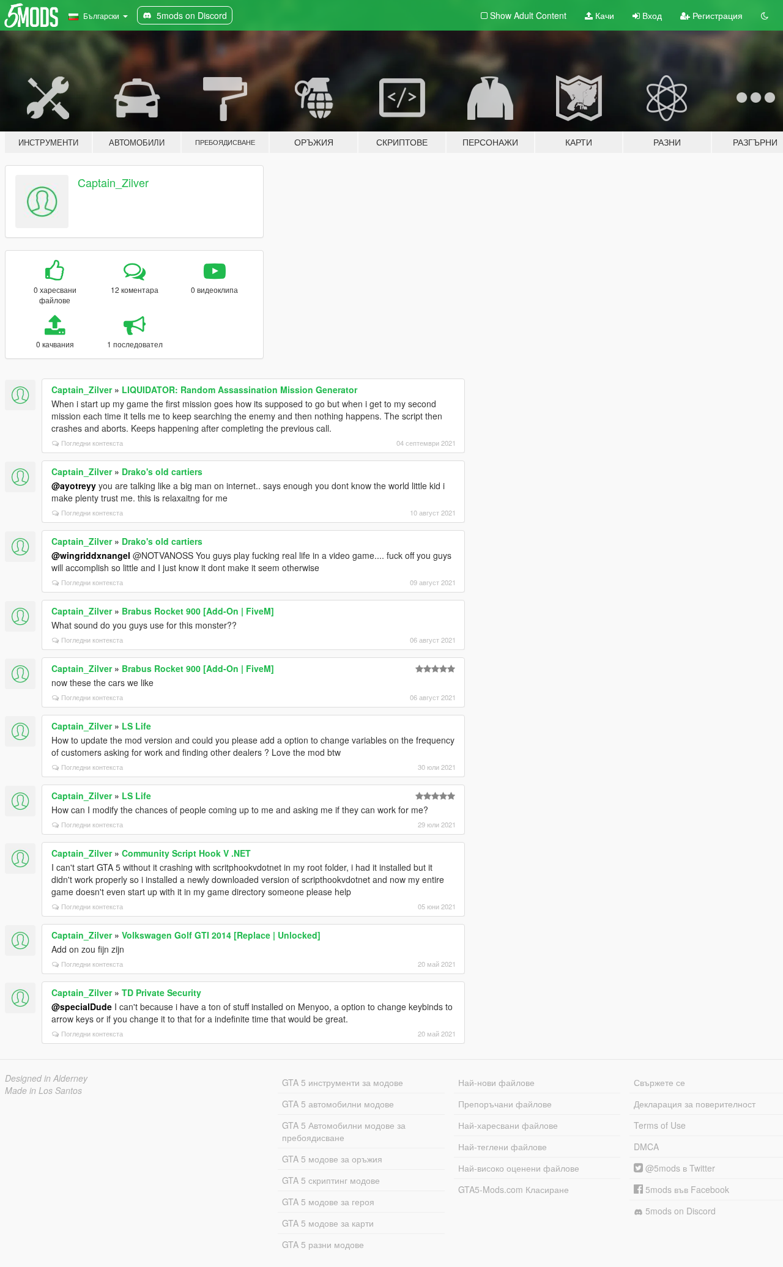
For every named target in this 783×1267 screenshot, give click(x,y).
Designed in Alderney (46, 1078)
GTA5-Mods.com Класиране (513, 1189)
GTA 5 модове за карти (328, 1223)
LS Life (136, 726)
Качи (603, 15)
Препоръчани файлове (505, 1104)
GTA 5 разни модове (323, 1244)
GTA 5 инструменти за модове (342, 1082)
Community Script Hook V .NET (186, 853)
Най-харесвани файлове (508, 1125)
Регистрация (716, 15)
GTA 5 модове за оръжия (332, 1159)
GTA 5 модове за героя (328, 1201)
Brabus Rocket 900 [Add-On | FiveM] (198, 611)
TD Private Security (161, 992)
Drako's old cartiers (162, 471)
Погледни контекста (92, 443)
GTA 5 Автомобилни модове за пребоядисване (344, 1131)
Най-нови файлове (496, 1082)
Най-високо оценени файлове (518, 1168)
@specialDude (81, 1006)
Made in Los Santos (43, 1090)
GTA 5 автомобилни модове (338, 1104)
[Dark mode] (764, 15)
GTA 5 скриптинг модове (331, 1180)
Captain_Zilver (113, 182)
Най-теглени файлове (502, 1146)
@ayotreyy (73, 485)
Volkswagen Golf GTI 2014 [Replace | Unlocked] (221, 935)
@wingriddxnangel (90, 555)
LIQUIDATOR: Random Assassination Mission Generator (239, 389)
